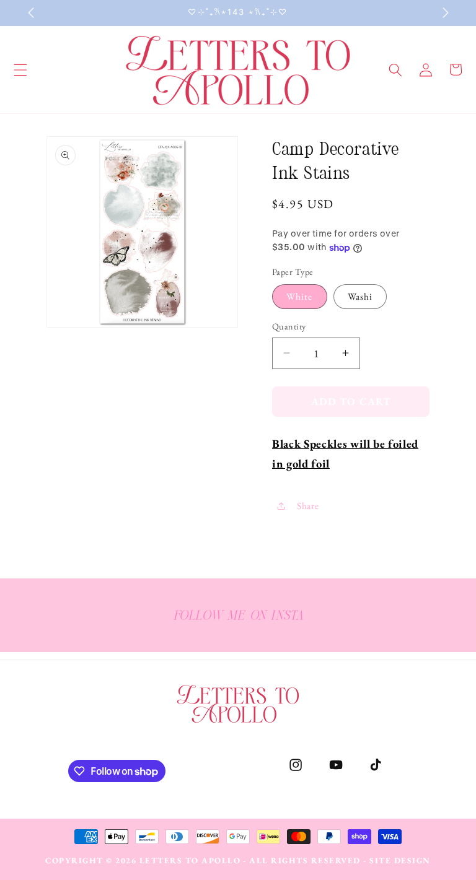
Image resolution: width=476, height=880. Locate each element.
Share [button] (308, 505)
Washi (360, 296)
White (299, 296)
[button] (395, 69)
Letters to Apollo (190, 860)
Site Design (400, 860)
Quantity (289, 326)
